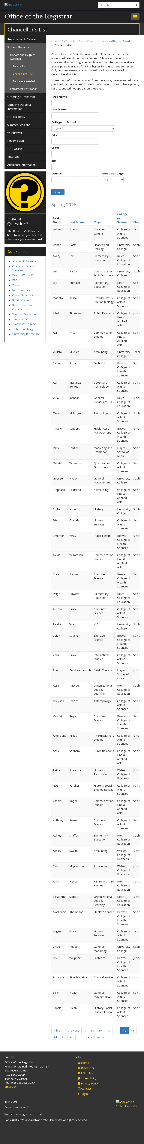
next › (88, 1037)
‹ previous (72, 1030)
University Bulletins (25, 334)
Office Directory (22, 295)
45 (63, 1037)
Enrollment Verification (24, 89)
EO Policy (86, 1073)
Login (84, 1094)
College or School (63, 122)
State (55, 148)
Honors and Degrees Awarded (116, 41)
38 (92, 1030)
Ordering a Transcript (21, 97)
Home (54, 41)
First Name (59, 97)
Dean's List (19, 66)
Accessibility (88, 1078)
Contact (85, 1088)
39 (100, 1030)
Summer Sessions (18, 125)
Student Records (87, 41)
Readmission (15, 140)
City (54, 135)
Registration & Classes (22, 39)
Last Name (59, 109)
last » (100, 1037)
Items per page (113, 173)
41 (116, 1030)
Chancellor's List (23, 74)
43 (132, 1030)
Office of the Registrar (38, 16)
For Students (68, 41)
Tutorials (13, 156)
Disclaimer (87, 1068)
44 (55, 1037)
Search (58, 192)
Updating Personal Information (19, 106)
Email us (10, 1086)
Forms (16, 285)
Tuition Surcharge (23, 329)
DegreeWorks (22, 275)
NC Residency (16, 117)
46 (71, 1037)
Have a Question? (17, 221)
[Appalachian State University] (36, 5)
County (56, 173)
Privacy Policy (89, 1083)
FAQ (15, 280)
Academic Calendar (25, 261)
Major (98, 222)
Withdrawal (14, 133)
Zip (53, 160)
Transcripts (19, 319)
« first (58, 1030)
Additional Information (21, 165)
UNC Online (14, 149)
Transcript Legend (24, 324)
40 (108, 1030)
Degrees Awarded (24, 81)
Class (137, 222)
